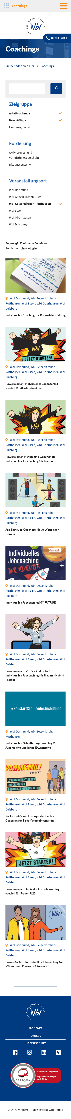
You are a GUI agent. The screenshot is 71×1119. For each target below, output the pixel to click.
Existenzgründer (19, 127)
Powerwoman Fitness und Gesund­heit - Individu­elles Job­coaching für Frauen (31, 458)
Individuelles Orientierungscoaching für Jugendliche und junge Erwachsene (31, 745)
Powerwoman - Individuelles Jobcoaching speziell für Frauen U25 (32, 891)
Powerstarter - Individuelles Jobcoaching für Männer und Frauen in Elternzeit (34, 964)
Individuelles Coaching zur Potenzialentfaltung (35, 315)
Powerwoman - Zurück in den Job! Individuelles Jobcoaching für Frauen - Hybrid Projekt (34, 675)
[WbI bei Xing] (57, 1052)
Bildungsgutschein (21, 164)
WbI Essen (15, 210)
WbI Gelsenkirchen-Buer (25, 197)
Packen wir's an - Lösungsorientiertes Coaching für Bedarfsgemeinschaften (29, 818)
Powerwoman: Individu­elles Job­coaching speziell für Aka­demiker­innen (31, 386)
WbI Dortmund (18, 190)
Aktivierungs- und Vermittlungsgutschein (24, 155)
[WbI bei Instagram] (28, 1052)
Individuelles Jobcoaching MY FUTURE (30, 602)
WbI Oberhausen (20, 217)
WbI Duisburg (18, 224)
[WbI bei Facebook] (14, 1052)
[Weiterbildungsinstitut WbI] (20, 66)
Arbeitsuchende (19, 113)
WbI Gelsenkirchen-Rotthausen (30, 203)
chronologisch (30, 248)
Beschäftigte (17, 120)
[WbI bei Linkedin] (43, 1052)
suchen (56, 88)
